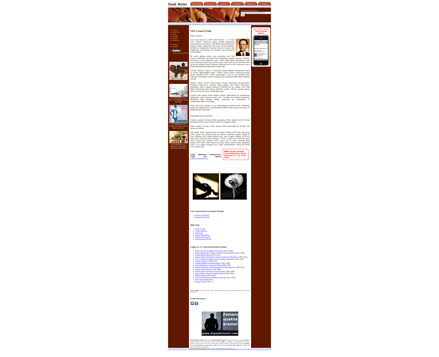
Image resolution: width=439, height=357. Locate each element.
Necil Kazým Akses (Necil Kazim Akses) (210, 271)
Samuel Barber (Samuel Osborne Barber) (210, 273)
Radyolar (176, 40)
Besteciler (210, 4)
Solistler (237, 4)
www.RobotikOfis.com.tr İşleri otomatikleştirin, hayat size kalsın (178, 100)
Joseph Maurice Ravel (203, 239)
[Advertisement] (206, 203)
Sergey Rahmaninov (202, 235)
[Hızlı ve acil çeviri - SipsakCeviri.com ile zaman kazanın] (220, 335)
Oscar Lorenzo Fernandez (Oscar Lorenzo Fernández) (214, 259)
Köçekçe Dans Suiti (202, 217)
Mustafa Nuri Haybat (202, 237)
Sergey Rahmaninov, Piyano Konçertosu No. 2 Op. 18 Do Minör (235, 155)
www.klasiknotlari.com (228, 349)
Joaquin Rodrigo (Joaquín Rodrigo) (208, 263)
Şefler (175, 34)
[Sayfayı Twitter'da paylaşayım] (192, 304)
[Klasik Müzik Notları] (177, 5)
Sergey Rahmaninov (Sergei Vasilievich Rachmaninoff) (215, 253)
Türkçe (175, 44)
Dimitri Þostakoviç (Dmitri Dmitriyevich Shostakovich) (215, 267)
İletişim (264, 4)
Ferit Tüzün (199, 280)
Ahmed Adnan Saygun (203, 269)
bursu (210, 62)
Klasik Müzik (196, 4)
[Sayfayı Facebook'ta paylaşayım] (196, 304)
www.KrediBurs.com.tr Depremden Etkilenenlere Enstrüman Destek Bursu (178, 146)
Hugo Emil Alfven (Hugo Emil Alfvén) (209, 251)
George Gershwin (201, 261)
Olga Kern (199, 233)
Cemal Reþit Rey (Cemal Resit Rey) (208, 265)
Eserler (223, 4)
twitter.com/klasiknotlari (199, 159)
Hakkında (250, 4)
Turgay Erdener (200, 282)
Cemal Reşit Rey (201, 231)
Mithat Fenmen (200, 276)
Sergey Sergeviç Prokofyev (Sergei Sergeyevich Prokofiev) (216, 257)
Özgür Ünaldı (200, 229)
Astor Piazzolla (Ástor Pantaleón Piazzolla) (210, 278)
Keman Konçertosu (202, 215)
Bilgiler (175, 38)
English (175, 46)
